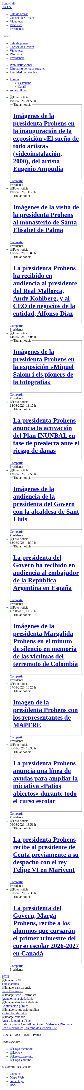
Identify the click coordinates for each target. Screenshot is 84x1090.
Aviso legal (17, 1081)
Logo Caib (8, 3)
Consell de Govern (22, 17)
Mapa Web (17, 1077)
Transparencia (11, 984)
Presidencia (17, 28)
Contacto (15, 1073)
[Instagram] (21, 1056)
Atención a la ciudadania (17, 998)
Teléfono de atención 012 (40, 1028)
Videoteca (16, 21)
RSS (13, 1085)
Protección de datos (14, 1013)
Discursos (16, 25)
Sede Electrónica (12, 991)
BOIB (6, 976)
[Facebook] (21, 1049)
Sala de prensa (19, 14)
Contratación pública (15, 1006)
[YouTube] (20, 1060)
